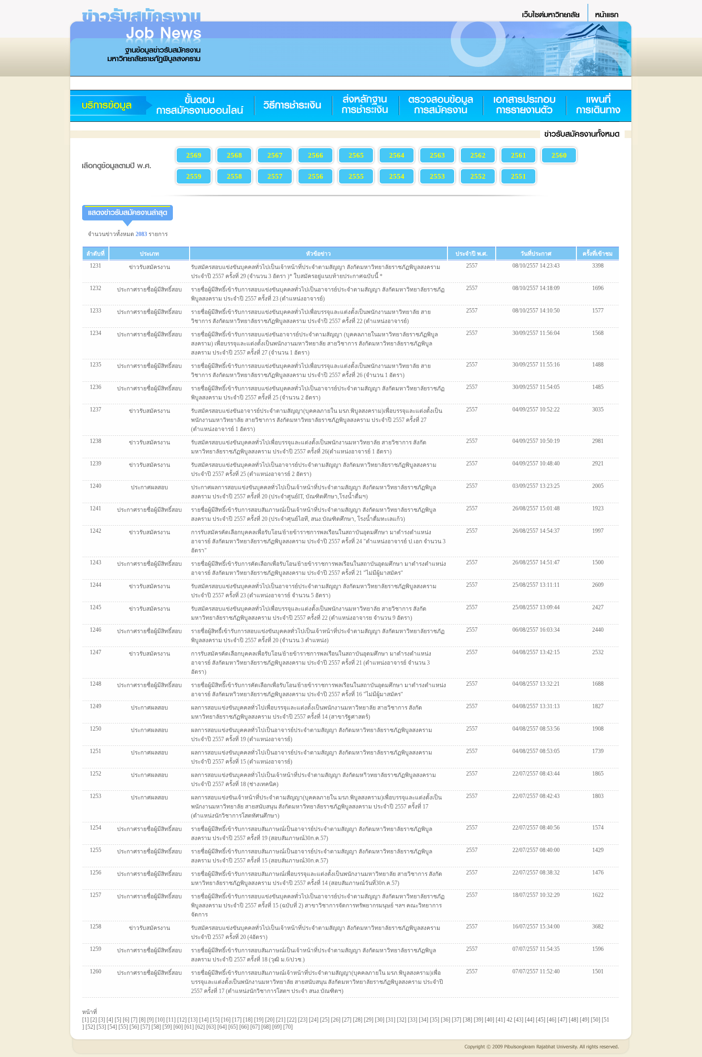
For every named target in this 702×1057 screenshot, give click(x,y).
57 (145, 1027)
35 (434, 1019)
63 (211, 1027)
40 (489, 1019)
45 (540, 1019)
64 (222, 1027)
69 (277, 1027)
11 (171, 1019)
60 (178, 1027)
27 (347, 1019)
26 (336, 1019)
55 (123, 1027)
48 (573, 1019)
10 (160, 1019)
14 (204, 1019)
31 (391, 1019)
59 (167, 1027)
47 (562, 1019)
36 (445, 1019)
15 (215, 1019)
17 (237, 1019)
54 (112, 1027)
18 (248, 1019)
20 (270, 1019)
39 (478, 1019)
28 (358, 1019)
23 (303, 1019)
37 (456, 1019)
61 (189, 1027)
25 (325, 1019)
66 (244, 1027)
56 (134, 1027)
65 (233, 1027)
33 (412, 1019)
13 (193, 1019)
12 (182, 1019)
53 (101, 1027)
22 (292, 1019)
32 (401, 1019)
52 (90, 1027)
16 (226, 1019)
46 (551, 1019)
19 (259, 1019)
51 (606, 1019)
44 (529, 1019)
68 (266, 1027)
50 (595, 1019)
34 (423, 1019)
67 (255, 1027)
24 (314, 1019)
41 (500, 1019)
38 (467, 1019)
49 (584, 1019)
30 (380, 1019)
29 (369, 1019)
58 (156, 1027)
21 (281, 1019)
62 (200, 1027)
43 (518, 1019)
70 (288, 1027)
